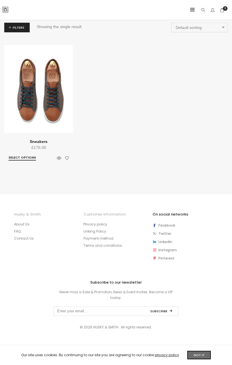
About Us (21, 224)
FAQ (17, 231)
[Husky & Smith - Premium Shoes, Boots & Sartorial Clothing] (5, 11)
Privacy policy (95, 224)
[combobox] (199, 27)
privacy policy (167, 355)
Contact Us (24, 238)
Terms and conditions (102, 245)
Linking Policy (94, 231)
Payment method (98, 238)
